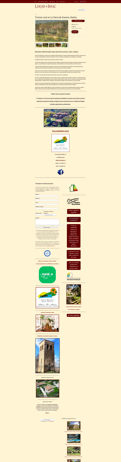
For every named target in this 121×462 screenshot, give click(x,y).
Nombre (37, 194)
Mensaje (37, 218)
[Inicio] (45, 6)
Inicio (36, 14)
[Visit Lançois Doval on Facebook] (80, 1)
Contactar (76, 1)
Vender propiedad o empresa (43, 1)
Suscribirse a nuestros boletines (48, 212)
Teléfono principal (39, 206)
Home (35, 1)
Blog (57, 1)
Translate (51, 421)
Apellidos (37, 198)
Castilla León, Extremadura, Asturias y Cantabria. (47, 261)
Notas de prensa (52, 1)
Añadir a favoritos (78, 21)
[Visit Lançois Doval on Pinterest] (85, 1)
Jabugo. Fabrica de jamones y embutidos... (74, 457)
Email (36, 202)
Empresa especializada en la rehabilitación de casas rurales (47, 263)
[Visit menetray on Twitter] (82, 1)
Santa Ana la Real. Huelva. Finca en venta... (74, 431)
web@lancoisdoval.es (50, 246)
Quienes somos (62, 1)
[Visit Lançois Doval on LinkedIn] (83, 1)
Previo (37, 31)
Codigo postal (38, 213)
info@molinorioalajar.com (61, 160)
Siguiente (66, 31)
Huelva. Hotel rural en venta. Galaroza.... (73, 444)
